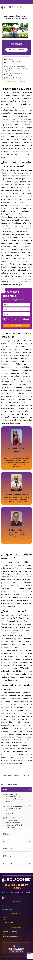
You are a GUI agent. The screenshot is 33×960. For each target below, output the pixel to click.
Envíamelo (16, 325)
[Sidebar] (2, 290)
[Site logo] (12, 7)
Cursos (6, 917)
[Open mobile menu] (31, 7)
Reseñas (26, 775)
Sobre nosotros (8, 922)
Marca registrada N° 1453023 (14, 936)
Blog (5, 919)
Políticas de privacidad (10, 934)
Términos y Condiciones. (19, 321)
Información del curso (11, 775)
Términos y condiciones (10, 931)
